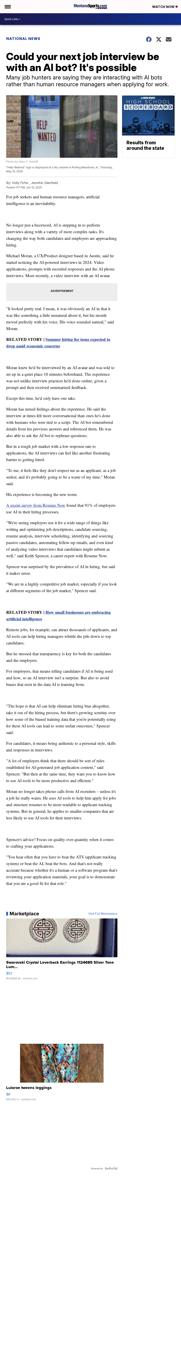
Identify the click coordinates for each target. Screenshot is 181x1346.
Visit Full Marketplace (103, 913)
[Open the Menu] (7, 6)
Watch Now (163, 7)
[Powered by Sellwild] (111, 1168)
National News (23, 38)
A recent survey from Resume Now (35, 505)
